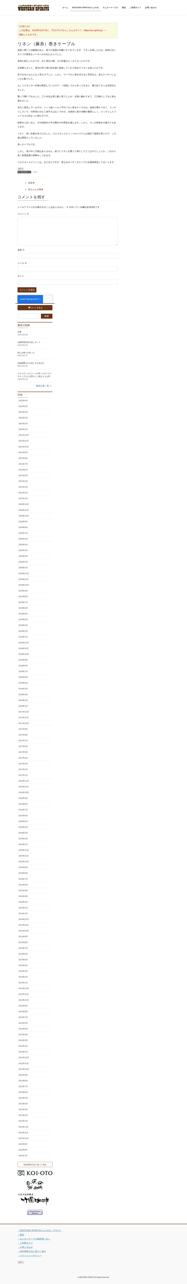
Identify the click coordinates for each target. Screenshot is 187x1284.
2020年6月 (23, 539)
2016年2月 (23, 838)
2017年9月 (23, 729)
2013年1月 (23, 1052)
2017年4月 (23, 758)
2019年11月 (23, 579)
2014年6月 (23, 954)
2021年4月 (23, 481)
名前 (21, 250)
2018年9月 (23, 660)
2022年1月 (23, 429)
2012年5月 (23, 1098)
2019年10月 (23, 585)
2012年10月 (23, 1069)
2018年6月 (23, 677)
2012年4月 (23, 1104)
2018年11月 (23, 648)
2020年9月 (23, 521)
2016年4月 (23, 827)
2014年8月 (23, 942)
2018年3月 (23, 694)
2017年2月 (23, 769)
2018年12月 (23, 643)
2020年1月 (23, 567)
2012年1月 (23, 1121)
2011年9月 (23, 1144)
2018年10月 (23, 654)
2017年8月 (23, 735)
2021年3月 (23, 487)
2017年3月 (23, 764)
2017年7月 (23, 740)
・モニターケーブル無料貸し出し (34, 1239)
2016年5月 (23, 821)
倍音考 (31, 183)
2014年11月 (23, 925)
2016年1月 (23, 844)
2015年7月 (23, 879)
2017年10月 (23, 723)
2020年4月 (23, 550)
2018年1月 (23, 706)
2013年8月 (23, 1011)
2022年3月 (23, 418)
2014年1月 (23, 983)
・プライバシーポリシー (30, 1255)
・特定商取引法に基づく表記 (32, 1251)
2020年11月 (23, 510)
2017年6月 (23, 746)
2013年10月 (23, 1000)
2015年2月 (23, 908)
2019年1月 (23, 637)
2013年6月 (23, 1023)
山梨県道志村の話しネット (29, 342)
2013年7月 (23, 1017)
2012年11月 (23, 1063)
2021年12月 (23, 435)
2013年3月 (23, 1040)
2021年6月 (23, 470)
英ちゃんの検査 (35, 189)
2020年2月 (23, 562)
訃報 (19, 332)
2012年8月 (23, 1081)
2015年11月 (23, 856)
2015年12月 (23, 850)
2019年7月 (23, 602)
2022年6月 (23, 400)
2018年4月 (23, 689)
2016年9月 (23, 798)
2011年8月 (23, 1150)
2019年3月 (23, 625)
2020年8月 (23, 527)
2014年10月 (23, 931)
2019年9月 (23, 591)
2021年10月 (23, 447)
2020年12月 (23, 504)
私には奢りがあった (26, 353)
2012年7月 (23, 1086)
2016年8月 (23, 804)
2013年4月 (23, 1034)
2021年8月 (23, 458)
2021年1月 (23, 498)
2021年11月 (23, 441)
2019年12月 (23, 573)
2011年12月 (23, 1127)
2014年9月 (23, 936)
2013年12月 (23, 988)
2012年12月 (23, 1057)
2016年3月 (23, 833)
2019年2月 (23, 631)
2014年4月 (23, 965)
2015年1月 (23, 913)
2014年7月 (23, 948)
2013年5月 (23, 1029)
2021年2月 (23, 493)
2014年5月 (23, 960)
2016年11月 (23, 787)
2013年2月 (23, 1046)
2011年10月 (23, 1138)
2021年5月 (23, 475)
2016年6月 (23, 815)
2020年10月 (23, 516)
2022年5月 (23, 406)
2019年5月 (23, 614)
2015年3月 (23, 902)
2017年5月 (23, 752)
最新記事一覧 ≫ (44, 386)
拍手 (20, 169)
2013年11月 (23, 994)
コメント (23, 214)
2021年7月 (23, 464)
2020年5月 (23, 544)
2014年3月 (23, 971)
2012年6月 (23, 1092)
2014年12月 (23, 919)
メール (22, 263)
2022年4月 (23, 412)
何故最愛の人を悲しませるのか (31, 363)
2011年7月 (23, 1155)
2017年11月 (23, 717)
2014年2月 (23, 977)
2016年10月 (23, 792)
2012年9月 (23, 1075)
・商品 (21, 1235)
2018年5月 (23, 683)
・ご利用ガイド (25, 1243)
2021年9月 (23, 452)
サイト (21, 276)
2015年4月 (23, 896)
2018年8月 (23, 666)
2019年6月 (23, 608)
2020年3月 (23, 556)
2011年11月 (23, 1132)
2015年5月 (23, 890)
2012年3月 (23, 1109)
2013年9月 (23, 1006)
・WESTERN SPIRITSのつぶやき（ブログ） (40, 1230)
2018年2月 (23, 700)
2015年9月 (23, 867)
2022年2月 (23, 423)
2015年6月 (23, 885)
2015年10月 (23, 861)
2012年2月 (23, 1115)
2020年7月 (23, 533)
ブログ (35, 172)
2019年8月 (23, 596)
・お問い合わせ (25, 1247)
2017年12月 (23, 712)
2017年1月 (23, 775)
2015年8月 (23, 873)
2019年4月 (23, 619)
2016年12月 (23, 781)
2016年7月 (23, 810)
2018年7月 (23, 671)
